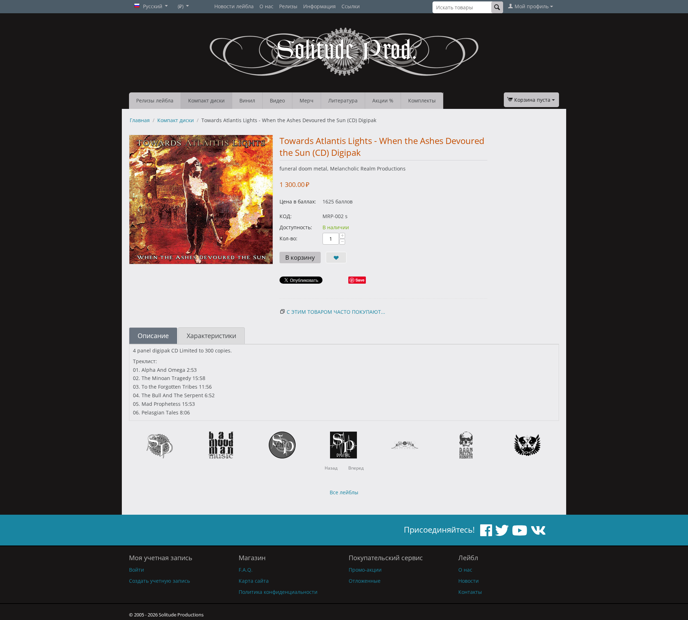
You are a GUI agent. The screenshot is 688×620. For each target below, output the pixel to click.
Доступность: (296, 227)
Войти (136, 569)
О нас (266, 6)
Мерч (307, 100)
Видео (277, 100)
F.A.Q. (246, 569)
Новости (468, 580)
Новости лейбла (234, 6)
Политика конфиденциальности (278, 591)
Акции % (382, 100)
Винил (247, 100)
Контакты (470, 591)
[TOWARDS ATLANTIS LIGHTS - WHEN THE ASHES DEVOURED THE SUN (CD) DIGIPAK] (201, 199)
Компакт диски (206, 100)
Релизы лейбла (154, 100)
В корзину (300, 257)
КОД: (286, 216)
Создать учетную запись (159, 580)
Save (359, 280)
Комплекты (422, 100)
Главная (140, 120)
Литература (343, 100)
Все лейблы (344, 492)
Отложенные (365, 580)
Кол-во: (288, 238)
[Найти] (497, 7)
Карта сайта (254, 580)
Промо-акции (365, 569)
